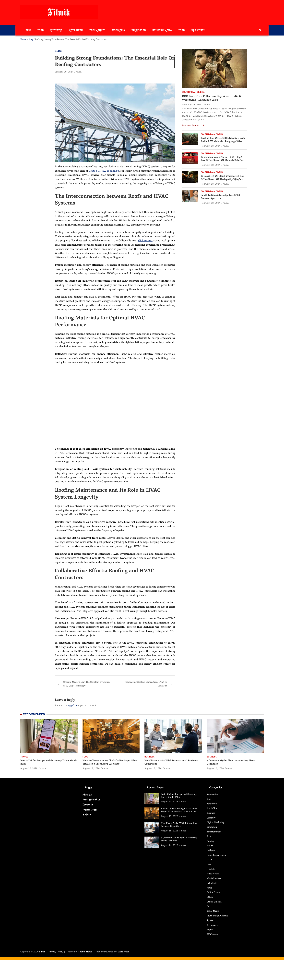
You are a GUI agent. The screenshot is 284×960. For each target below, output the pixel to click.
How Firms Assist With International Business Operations (171, 762)
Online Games (214, 892)
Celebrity (211, 818)
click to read (145, 240)
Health (210, 846)
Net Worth (76, 30)
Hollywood (212, 850)
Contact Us (88, 804)
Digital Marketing (216, 822)
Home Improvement (217, 855)
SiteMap (87, 814)
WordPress (123, 951)
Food (40, 30)
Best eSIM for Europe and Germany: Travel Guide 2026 (48, 762)
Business (149, 757)
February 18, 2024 (210, 145)
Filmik (42, 951)
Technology (97, 30)
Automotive (212, 794)
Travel (24, 757)
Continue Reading (191, 125)
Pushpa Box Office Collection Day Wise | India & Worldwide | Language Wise (224, 140)
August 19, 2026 (91, 768)
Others (210, 897)
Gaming (210, 841)
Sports (210, 920)
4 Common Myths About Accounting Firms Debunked (231, 762)
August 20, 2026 (28, 768)
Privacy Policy (90, 809)
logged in (72, 705)
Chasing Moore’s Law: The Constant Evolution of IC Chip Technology (86, 684)
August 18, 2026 (153, 768)
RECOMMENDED (34, 714)
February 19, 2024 (191, 104)
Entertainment (214, 832)
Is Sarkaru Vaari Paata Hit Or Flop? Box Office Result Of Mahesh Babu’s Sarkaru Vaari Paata (221, 160)
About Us (87, 794)
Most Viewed (213, 874)
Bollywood (138, 30)
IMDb (209, 860)
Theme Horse (85, 951)
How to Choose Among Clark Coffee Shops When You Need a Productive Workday (110, 762)
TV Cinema (118, 30)
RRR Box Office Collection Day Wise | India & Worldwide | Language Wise (211, 98)
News (209, 888)
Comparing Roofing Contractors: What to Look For (146, 684)
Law (209, 865)
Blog (58, 51)
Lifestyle (56, 30)
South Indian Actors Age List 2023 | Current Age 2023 (221, 197)
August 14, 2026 (215, 768)
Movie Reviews (214, 878)
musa (79, 71)
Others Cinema (162, 30)
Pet (208, 906)
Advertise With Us (91, 799)
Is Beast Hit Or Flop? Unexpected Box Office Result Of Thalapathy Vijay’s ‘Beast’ (222, 179)
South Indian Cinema (193, 92)
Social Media (213, 911)
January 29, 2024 (64, 71)
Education (212, 827)
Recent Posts (155, 788)
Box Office (212, 808)
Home (27, 30)
